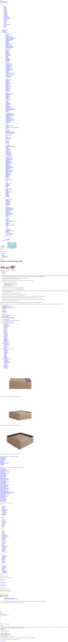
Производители (4, 509)
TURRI (7, 225)
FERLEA (7, 102)
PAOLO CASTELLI (9, 189)
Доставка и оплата (5, 510)
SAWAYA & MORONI (9, 209)
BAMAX (7, 51)
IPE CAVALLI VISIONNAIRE (10, 132)
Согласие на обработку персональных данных (11, 598)
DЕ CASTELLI (8, 91)
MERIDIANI (8, 166)
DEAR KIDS (8, 82)
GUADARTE (8, 122)
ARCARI (7, 41)
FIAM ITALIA (8, 103)
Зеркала (5, 20)
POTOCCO (7, 194)
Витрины (3, 538)
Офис (3, 526)
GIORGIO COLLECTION (10, 119)
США (3, 560)
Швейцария (4, 562)
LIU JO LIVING (8, 152)
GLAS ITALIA (8, 121)
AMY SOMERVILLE (9, 36)
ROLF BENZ (8, 202)
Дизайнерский (4, 572)
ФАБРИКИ (4, 31)
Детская (3, 523)
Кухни (3, 530)
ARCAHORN (8, 40)
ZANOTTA (7, 239)
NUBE (7, 180)
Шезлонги (5, 25)
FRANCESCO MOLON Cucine (11, 109)
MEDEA (7, 164)
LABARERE (8, 145)
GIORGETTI (8, 118)
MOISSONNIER (8, 173)
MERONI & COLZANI (9, 167)
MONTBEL (8, 175)
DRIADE (7, 89)
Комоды (5, 14)
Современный (6, 319)
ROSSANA (7, 203)
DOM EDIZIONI (8, 88)
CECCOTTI (8, 70)
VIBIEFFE (7, 231)
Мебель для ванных (7, 24)
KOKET (7, 143)
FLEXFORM (8, 104)
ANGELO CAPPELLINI (10, 37)
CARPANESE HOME (9, 65)
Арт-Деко (3, 568)
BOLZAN (7, 58)
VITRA (7, 232)
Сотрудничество (4, 512)
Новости (3, 508)
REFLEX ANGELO (9, 199)
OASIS (7, 182)
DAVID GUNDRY (9, 79)
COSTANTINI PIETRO (9, 75)
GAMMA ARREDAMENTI (10, 115)
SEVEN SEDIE (8, 212)
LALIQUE (7, 148)
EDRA (7, 92)
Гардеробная (16, 320)
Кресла (5, 10)
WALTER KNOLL (9, 235)
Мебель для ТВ (6, 17)
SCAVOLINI (8, 210)
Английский (4, 566)
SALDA (7, 206)
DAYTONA (8, 80)
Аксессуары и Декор (5, 551)
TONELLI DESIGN (9, 221)
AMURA (7, 35)
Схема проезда (2, 579)
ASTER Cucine (8, 48)
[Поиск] (9, 3)
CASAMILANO (8, 67)
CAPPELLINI (8, 64)
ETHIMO (7, 98)
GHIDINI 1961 (8, 116)
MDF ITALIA (8, 163)
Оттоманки (4, 534)
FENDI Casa (7, 307)
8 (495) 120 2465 (2, 251)
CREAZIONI (8, 76)
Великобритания (4, 555)
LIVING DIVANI (8, 153)
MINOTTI (7, 169)
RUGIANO (7, 205)
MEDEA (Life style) (9, 165)
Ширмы (3, 550)
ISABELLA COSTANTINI (10, 133)
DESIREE (7, 85)
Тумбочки (3, 543)
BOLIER (7, 57)
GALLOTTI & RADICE (9, 114)
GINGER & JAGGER (9, 117)
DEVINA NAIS (8, 86)
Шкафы (5, 12)
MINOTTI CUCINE (9, 171)
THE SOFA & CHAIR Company (11, 220)
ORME (7, 186)
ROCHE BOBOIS (8, 201)
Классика (3, 565)
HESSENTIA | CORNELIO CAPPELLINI (12, 127)
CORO (7, 74)
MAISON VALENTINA (9, 157)
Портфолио (4, 511)
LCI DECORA (8, 149)
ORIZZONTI (8, 185)
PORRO (7, 193)
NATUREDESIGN (9, 179)
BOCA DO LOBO (9, 55)
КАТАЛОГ (4, 6)
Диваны (5, 9)
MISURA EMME (8, 172)
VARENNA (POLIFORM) (10, 230)
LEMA (7, 150)
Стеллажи (3, 547)
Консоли (5, 21)
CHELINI (7, 72)
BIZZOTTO (8, 54)
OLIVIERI (7, 184)
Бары (5, 22)
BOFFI (7, 56)
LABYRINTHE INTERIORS (10, 146)
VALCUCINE (8, 229)
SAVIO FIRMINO (8, 207)
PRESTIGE (7, 195)
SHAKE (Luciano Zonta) (9, 213)
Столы (5, 7)
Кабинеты (5, 15)
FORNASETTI (8, 107)
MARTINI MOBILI (9, 161)
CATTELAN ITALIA (9, 69)
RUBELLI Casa (8, 204)
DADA (7, 78)
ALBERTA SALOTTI (9, 34)
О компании (4, 506)
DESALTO (7, 84)
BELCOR (7, 53)
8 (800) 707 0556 (2, 583)
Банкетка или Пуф (8, 306)
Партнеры (3, 513)
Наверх (1, 0)
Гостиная (8, 320)
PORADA (7, 192)
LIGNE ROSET (8, 151)
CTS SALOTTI (8, 77)
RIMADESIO (8, 200)
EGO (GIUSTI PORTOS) (10, 93)
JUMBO (7, 138)
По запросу (6, 305)
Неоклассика (4, 567)
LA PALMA (8, 144)
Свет (5, 27)
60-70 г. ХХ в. (4, 570)
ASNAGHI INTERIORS (9, 47)
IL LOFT (7, 130)
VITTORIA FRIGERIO (9, 233)
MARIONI (7, 160)
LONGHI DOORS (9, 154)
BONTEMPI (8, 59)
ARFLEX (7, 42)
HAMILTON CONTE (9, 125)
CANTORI (7, 63)
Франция (3, 561)
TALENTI (7, 219)
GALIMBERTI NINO (9, 113)
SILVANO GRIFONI (9, 214)
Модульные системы (7, 18)
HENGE (7, 126)
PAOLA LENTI (8, 188)
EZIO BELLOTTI (8, 99)
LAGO (7, 147)
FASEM (7, 101)
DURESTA (7, 90)
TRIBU (7, 224)
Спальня (11, 320)
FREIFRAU (8, 111)
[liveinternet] (2, 593)
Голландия (4, 557)
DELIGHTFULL (8, 83)
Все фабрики (6, 32)
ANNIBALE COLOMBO (10, 39)
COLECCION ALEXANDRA (10, 73)
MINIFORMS (8, 168)
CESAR (7, 71)
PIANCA (7, 191)
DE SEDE (7, 81)
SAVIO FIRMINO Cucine (10, 208)
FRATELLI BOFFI (9, 110)
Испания (3, 558)
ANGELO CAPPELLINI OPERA (11, 38)
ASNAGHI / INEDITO (9, 46)
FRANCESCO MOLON (9, 108)
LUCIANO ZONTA (9, 155)
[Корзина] (1, 4)
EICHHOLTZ (8, 94)
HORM (7, 128)
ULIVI (7, 227)
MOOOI (7, 176)
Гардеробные (6, 13)
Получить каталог (12, 307)
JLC (6, 135)
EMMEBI (7, 96)
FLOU (7, 105)
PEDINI (7, 190)
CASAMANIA (8, 66)
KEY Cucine (8, 142)
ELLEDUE (7, 95)
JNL (6, 136)
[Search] (1, 249)
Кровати (3, 539)
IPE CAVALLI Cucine (9, 131)
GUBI (7, 123)
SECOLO (7, 211)
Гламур (3, 569)
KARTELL (7, 140)
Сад (2, 527)
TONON (7, 222)
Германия (3, 556)
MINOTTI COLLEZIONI (10, 170)
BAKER (7, 50)
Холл (19, 320)
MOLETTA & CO (8, 174)
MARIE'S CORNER (9, 159)
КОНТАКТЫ (4, 240)
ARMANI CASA (8, 44)
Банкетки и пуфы (5, 535)
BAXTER (7, 52)
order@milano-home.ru (3, 1)
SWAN (7, 216)
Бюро (5, 23)
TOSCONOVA (8, 223)
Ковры (5, 26)
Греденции (5, 19)
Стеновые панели (7, 16)
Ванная (3, 525)
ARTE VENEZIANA (9, 45)
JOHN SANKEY (8, 137)
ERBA (7, 97)
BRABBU (7, 61)
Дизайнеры (4, 514)
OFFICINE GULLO (9, 183)
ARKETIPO (8, 43)
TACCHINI (7, 218)
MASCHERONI (8, 162)
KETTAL (7, 141)
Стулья (5, 8)
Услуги (3, 507)
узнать (17, 287)
